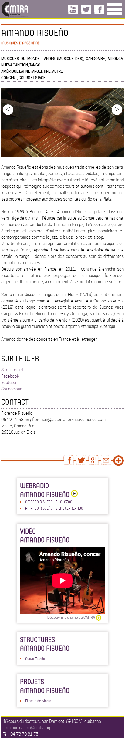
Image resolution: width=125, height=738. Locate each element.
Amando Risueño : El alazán (48, 501)
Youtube (8, 382)
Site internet (12, 369)
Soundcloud (11, 388)
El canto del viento (38, 700)
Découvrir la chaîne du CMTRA (71, 617)
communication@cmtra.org (27, 727)
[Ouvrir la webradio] (73, 494)
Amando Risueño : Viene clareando (54, 508)
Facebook (10, 376)
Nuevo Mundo (35, 658)
